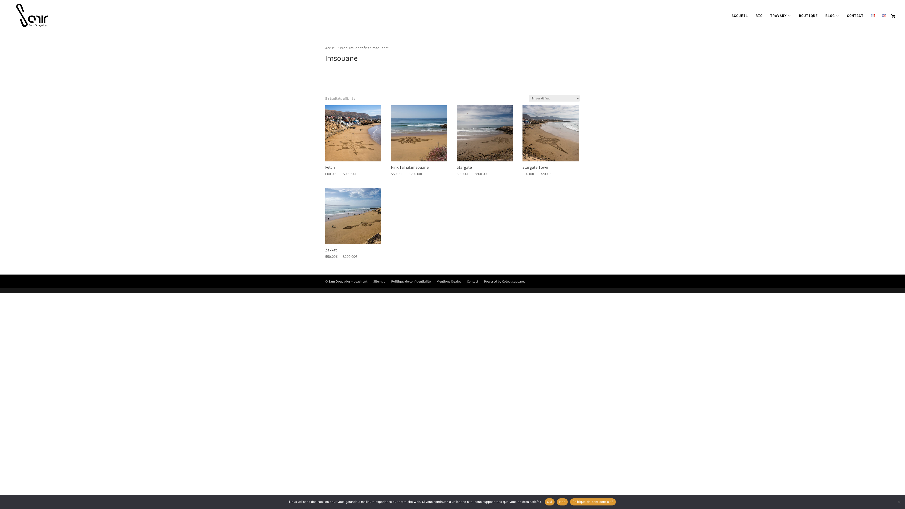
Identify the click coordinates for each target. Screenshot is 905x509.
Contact (472, 281)
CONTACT (855, 16)
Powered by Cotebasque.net (504, 281)
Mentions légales (448, 281)
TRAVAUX (778, 16)
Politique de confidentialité (411, 281)
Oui (549, 502)
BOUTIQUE (808, 16)
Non (562, 502)
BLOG (830, 16)
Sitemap (379, 281)
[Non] (899, 502)
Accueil (331, 47)
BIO (759, 16)
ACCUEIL (740, 16)
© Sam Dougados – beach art (346, 281)
